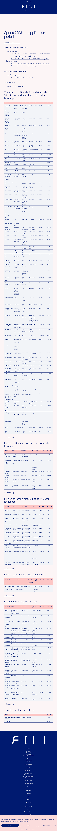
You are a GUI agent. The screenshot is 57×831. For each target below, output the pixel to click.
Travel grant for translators (15, 86)
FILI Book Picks (28, 790)
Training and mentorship (28, 783)
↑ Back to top (9, 437)
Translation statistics (28, 773)
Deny (28, 825)
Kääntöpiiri (28, 782)
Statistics (49, 20)
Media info (28, 800)
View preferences (47, 825)
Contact (28, 799)
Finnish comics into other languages (24, 66)
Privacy (28, 812)
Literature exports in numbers (28, 776)
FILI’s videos (28, 793)
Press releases (28, 751)
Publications (28, 788)
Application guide (9, 20)
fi (27, 11)
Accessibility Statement (28, 811)
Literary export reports (28, 774)
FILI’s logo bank (28, 802)
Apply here (29, 761)
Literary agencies (28, 777)
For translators (28, 780)
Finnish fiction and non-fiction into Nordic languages (30, 58)
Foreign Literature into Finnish (22, 77)
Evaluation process (30, 20)
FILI (28, 796)
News (28, 748)
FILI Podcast (28, 791)
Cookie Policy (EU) (28, 814)
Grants (28, 758)
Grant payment (19, 20)
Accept (10, 825)
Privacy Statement (31, 829)
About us (28, 797)
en (29, 11)
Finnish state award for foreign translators (28, 785)
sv (31, 11)
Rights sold (28, 752)
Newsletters (28, 754)
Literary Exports (28, 770)
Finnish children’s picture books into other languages (30, 63)
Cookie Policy (24, 829)
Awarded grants (41, 20)
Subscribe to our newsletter (28, 755)
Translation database (28, 771)
